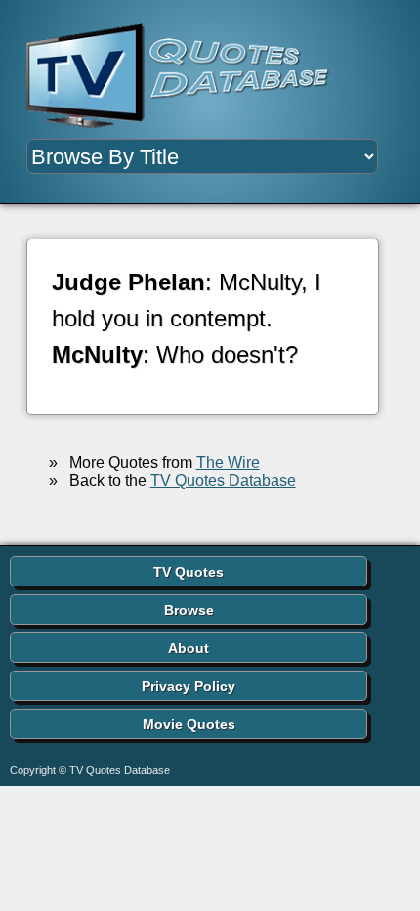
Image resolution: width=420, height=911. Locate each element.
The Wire (228, 463)
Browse (189, 610)
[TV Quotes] (186, 77)
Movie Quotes (189, 724)
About (188, 648)
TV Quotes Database (223, 480)
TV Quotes (188, 572)
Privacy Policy (188, 686)
